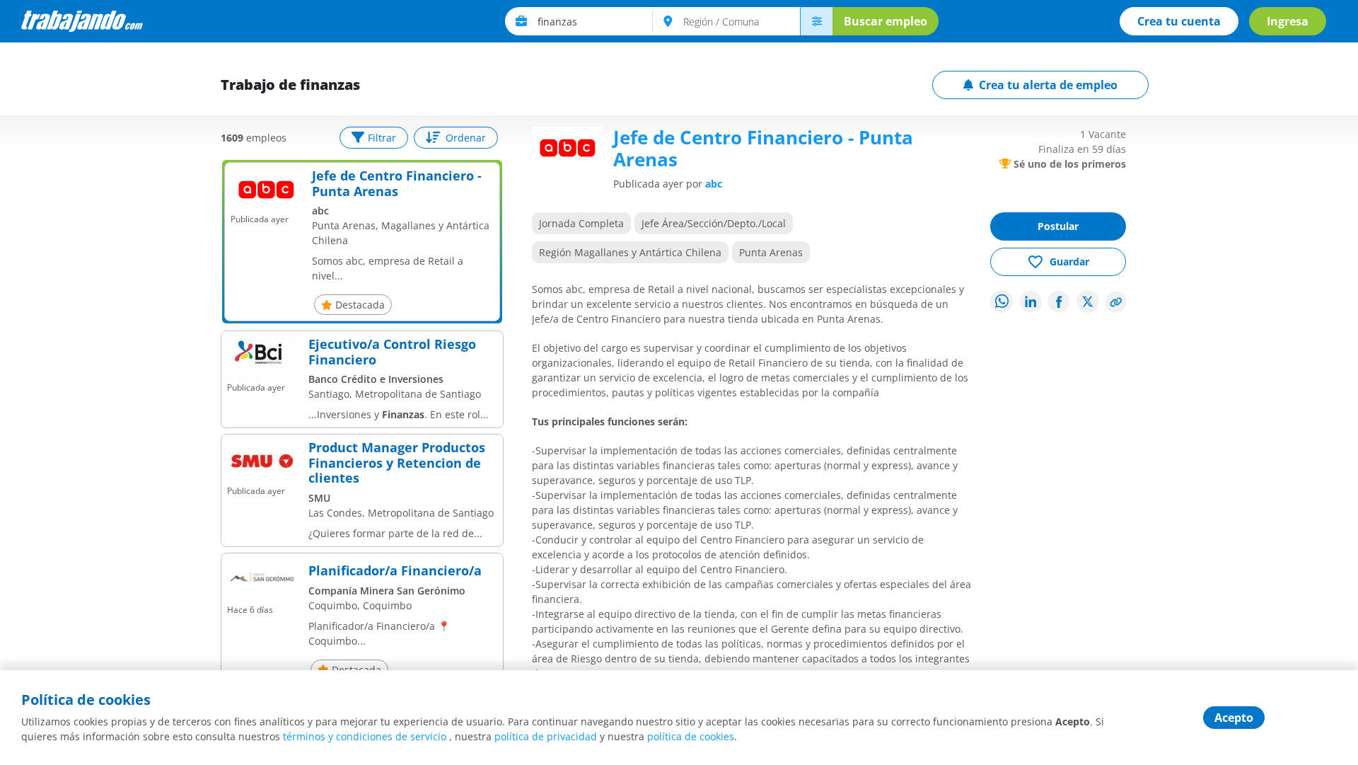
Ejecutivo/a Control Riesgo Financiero (392, 352)
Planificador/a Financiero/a (395, 571)
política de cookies (690, 736)
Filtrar (382, 137)
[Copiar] (1116, 302)
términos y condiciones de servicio (364, 736)
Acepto (1233, 717)
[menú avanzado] (816, 21)
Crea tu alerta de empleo (1048, 85)
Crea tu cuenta (1179, 21)
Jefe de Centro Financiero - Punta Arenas (397, 183)
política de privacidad (545, 736)
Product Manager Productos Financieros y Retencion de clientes (396, 463)
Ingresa (1287, 21)
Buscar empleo (885, 21)
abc (713, 183)
